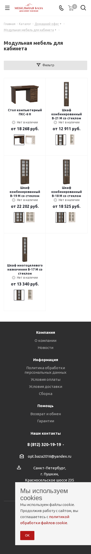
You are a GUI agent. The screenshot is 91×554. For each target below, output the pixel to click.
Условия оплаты (45, 379)
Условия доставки (45, 386)
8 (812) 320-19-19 (44, 444)
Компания (45, 332)
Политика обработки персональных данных (45, 370)
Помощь (45, 406)
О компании (45, 340)
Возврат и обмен (45, 414)
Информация (45, 360)
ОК (27, 535)
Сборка (45, 393)
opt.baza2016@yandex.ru (49, 456)
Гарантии (45, 421)
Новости (45, 347)
